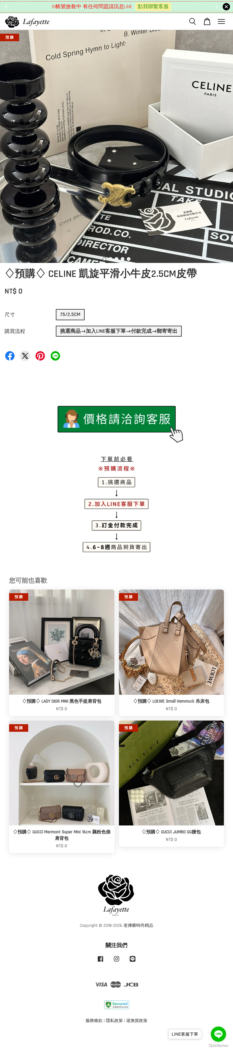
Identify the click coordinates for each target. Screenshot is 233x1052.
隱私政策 (114, 1020)
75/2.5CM (70, 314)
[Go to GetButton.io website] (218, 1046)
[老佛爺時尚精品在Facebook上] (100, 962)
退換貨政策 (136, 1020)
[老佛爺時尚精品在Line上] (132, 962)
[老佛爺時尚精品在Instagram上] (116, 962)
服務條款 (94, 1020)
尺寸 (10, 314)
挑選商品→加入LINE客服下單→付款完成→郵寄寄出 (118, 331)
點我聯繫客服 (153, 6)
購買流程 (15, 331)
